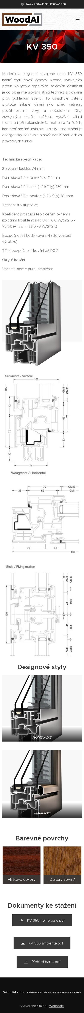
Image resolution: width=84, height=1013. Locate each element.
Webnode (56, 1006)
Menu (77, 19)
